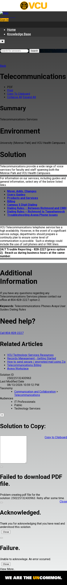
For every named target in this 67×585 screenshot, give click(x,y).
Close (6, 532)
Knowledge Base (19, 34)
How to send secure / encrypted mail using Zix (36, 361)
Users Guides (16, 194)
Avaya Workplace (18, 368)
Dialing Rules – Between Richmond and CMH (36, 208)
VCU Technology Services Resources (30, 355)
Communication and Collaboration (35, 391)
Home (11, 29)
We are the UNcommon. (33, 578)
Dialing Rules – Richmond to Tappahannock (36, 211)
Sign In (4, 20)
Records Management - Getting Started (31, 358)
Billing (11, 201)
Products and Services (22, 198)
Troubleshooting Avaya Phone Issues (32, 215)
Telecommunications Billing (24, 365)
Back (3, 66)
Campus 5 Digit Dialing (22, 204)
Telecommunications (27, 395)
